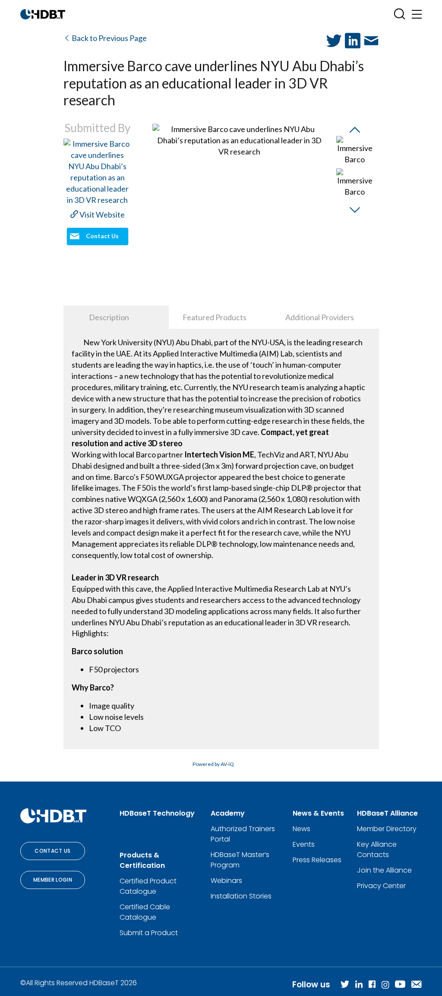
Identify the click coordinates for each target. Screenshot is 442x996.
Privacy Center (381, 886)
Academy (228, 813)
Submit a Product (149, 933)
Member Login (52, 879)
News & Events (318, 813)
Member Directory (387, 829)
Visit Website (101, 214)
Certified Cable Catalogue (145, 912)
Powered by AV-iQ (213, 764)
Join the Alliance (384, 870)
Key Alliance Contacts (377, 849)
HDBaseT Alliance (387, 813)
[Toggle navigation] (417, 14)
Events (304, 844)
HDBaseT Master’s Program (240, 860)
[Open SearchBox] (399, 14)
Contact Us (53, 850)
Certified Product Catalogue (148, 886)
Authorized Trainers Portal (243, 834)
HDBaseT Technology (157, 813)
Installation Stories (241, 896)
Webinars (226, 881)
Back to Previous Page (108, 38)
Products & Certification (142, 860)
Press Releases (317, 860)
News (301, 829)
